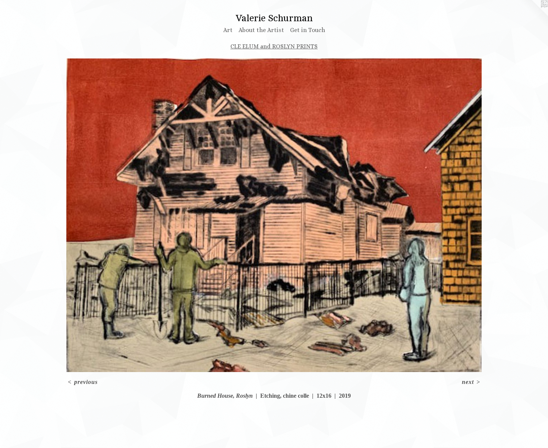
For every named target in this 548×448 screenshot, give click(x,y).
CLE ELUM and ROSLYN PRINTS (274, 46)
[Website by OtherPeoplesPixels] (533, 15)
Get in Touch (307, 30)
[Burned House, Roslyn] (274, 215)
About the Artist (261, 30)
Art (228, 30)
